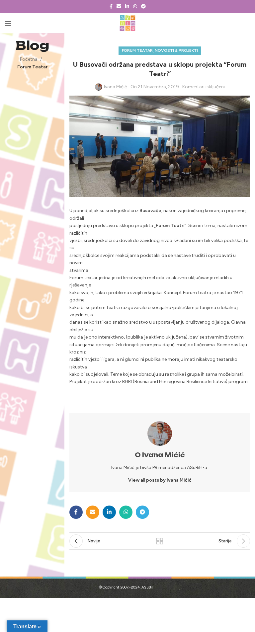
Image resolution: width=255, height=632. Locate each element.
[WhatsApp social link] (135, 6)
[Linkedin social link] (127, 6)
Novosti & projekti (176, 50)
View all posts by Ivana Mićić (160, 480)
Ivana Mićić (115, 87)
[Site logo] (128, 23)
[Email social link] (119, 6)
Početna (29, 59)
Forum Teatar (32, 67)
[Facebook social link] (111, 6)
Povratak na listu (159, 541)
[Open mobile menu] (8, 23)
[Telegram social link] (143, 6)
